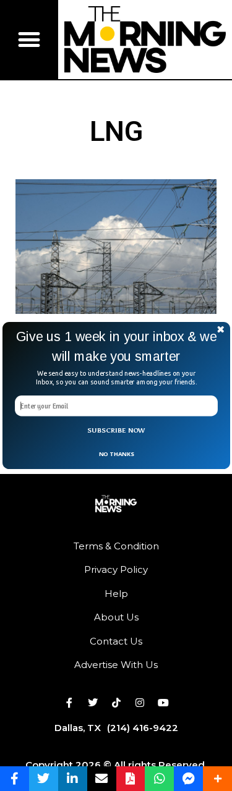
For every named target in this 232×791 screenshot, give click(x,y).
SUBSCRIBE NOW (116, 430)
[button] (116, 346)
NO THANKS (115, 453)
